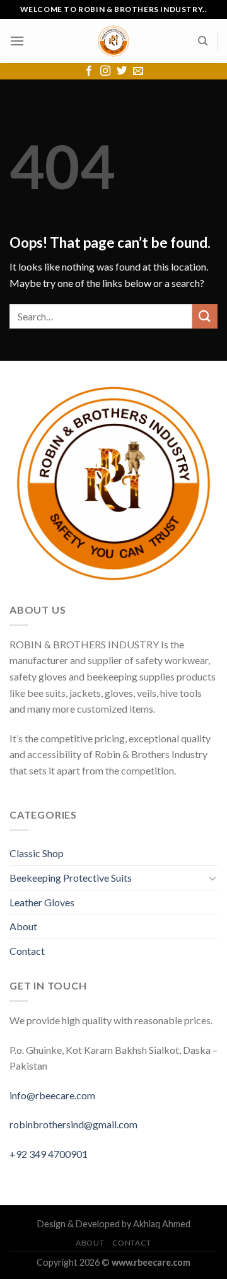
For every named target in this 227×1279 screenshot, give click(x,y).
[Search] (202, 41)
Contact (27, 951)
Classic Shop (36, 853)
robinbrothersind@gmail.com (73, 1124)
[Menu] (17, 40)
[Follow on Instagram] (105, 71)
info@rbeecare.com (52, 1095)
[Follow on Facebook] (89, 71)
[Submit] (205, 316)
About (23, 926)
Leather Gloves (41, 902)
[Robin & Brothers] (114, 41)
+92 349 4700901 (48, 1154)
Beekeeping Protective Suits (70, 878)
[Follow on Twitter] (122, 71)
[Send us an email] (138, 71)
